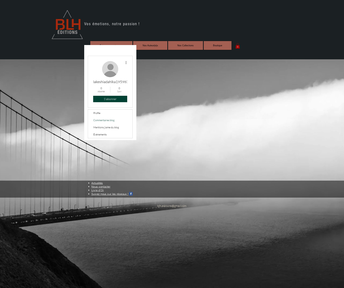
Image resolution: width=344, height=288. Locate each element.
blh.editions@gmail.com (172, 206)
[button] (237, 46)
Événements (100, 134)
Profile (96, 113)
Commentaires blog (103, 120)
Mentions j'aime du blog (106, 127)
